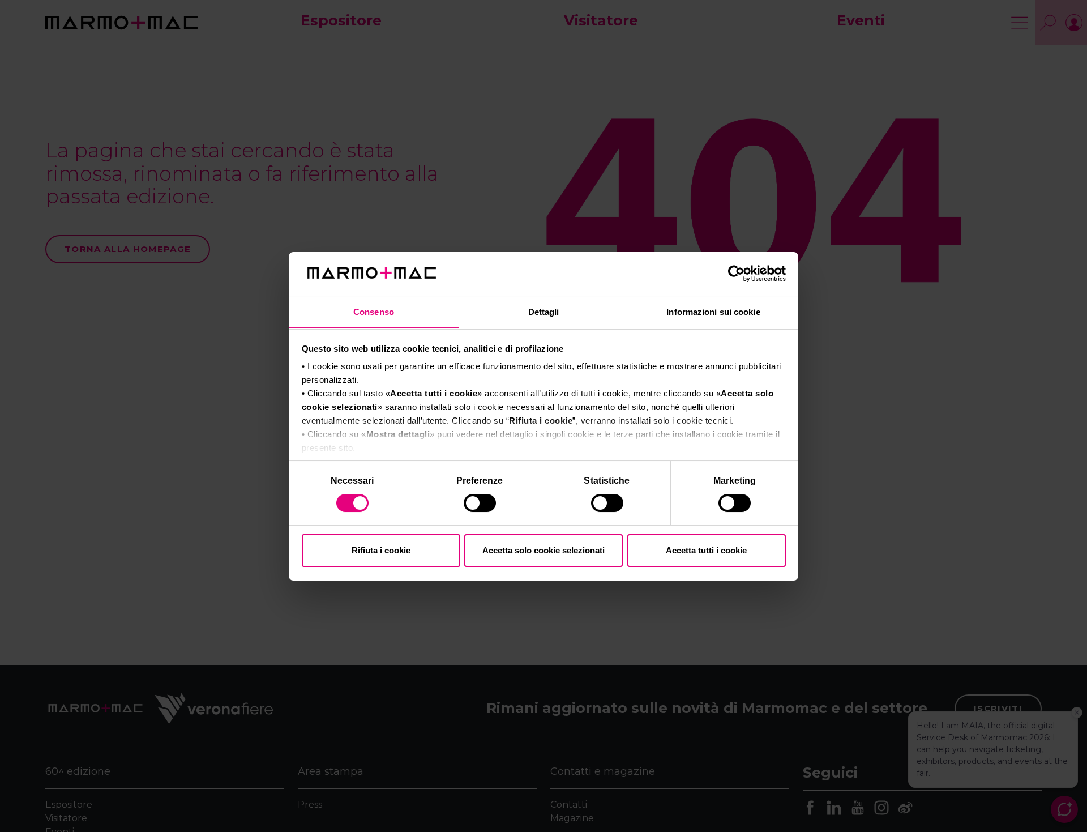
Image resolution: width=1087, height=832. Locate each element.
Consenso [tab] (373, 311)
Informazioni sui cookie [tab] (713, 311)
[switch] (481, 505)
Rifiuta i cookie (381, 550)
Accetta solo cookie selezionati (543, 550)
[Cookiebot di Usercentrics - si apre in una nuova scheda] (736, 273)
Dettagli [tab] (543, 311)
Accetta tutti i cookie (706, 550)
